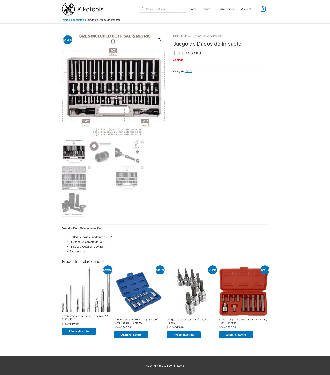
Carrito (206, 9)
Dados (185, 36)
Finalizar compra (225, 9)
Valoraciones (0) (90, 228)
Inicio (176, 36)
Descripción (69, 228)
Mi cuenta (246, 9)
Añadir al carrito (79, 331)
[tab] (69, 228)
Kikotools (90, 9)
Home (193, 9)
